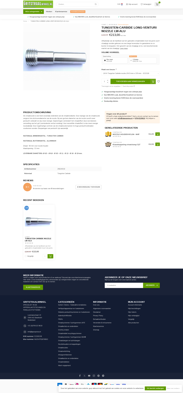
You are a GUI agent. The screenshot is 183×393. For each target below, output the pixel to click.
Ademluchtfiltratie (65, 316)
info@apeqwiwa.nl (125, 118)
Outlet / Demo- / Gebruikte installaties (72, 305)
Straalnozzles (63, 348)
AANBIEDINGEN (78, 11)
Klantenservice (61, 11)
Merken (49, 11)
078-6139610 (140, 118)
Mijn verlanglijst (133, 316)
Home (25, 21)
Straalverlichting (64, 351)
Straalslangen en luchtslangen (69, 340)
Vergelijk (30, 256)
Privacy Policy (98, 316)
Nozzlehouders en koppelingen (69, 344)
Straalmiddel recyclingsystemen (69, 333)
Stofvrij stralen (63, 330)
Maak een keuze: (108, 69)
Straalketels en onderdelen (68, 326)
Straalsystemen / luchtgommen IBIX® (72, 337)
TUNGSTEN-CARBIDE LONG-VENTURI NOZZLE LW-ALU (49, 21)
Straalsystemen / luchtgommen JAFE (71, 323)
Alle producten (133, 323)
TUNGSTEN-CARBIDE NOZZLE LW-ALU (38, 240)
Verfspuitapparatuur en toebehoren (71, 308)
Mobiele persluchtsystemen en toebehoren (74, 312)
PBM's (60, 319)
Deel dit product (128, 86)
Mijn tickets (132, 312)
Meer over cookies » (173, 388)
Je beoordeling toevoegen (88, 187)
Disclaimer (97, 312)
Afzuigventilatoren (65, 355)
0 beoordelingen (123, 25)
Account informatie (135, 305)
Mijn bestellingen (134, 308)
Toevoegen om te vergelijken (111, 86)
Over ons (96, 305)
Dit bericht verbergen (155, 388)
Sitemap (96, 330)
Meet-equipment (64, 365)
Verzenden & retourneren (102, 323)
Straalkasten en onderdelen (68, 358)
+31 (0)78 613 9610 (35, 326)
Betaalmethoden (99, 319)
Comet (103, 24)
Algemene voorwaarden (102, 308)
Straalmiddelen (63, 362)
